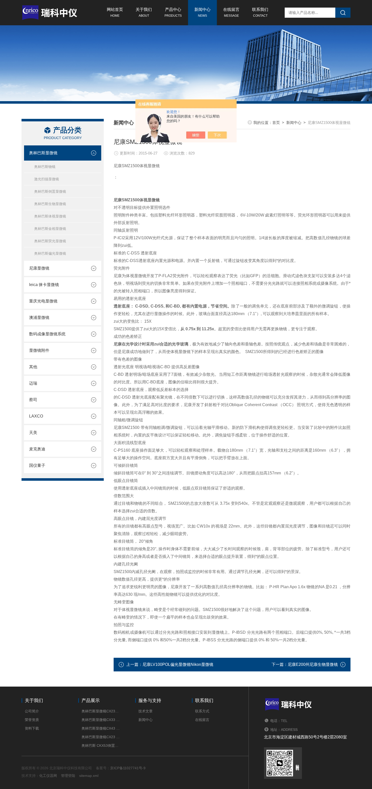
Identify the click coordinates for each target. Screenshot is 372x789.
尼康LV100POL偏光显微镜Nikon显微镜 (177, 664)
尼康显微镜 (39, 268)
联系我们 (260, 12)
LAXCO (36, 416)
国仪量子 (37, 465)
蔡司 (33, 400)
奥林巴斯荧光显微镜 (50, 241)
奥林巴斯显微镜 (43, 153)
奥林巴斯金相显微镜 (50, 229)
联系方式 (202, 711)
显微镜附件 (39, 350)
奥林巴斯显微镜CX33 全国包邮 (100, 720)
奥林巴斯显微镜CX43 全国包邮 (100, 728)
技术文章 (145, 711)
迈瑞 (33, 383)
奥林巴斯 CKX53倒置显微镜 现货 (100, 745)
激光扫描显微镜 (46, 179)
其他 (33, 367)
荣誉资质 (32, 720)
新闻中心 (202, 12)
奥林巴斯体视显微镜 (50, 216)
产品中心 (173, 12)
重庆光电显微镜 (43, 301)
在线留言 (231, 12)
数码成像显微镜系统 (47, 334)
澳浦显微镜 (39, 317)
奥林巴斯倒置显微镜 (50, 191)
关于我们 (144, 12)
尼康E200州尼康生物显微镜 (313, 664)
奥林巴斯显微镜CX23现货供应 (100, 711)
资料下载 (32, 728)
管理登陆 (68, 776)
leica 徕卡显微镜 (44, 284)
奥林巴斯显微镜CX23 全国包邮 (100, 737)
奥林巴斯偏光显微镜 (50, 253)
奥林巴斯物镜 (44, 167)
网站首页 (115, 12)
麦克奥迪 (37, 449)
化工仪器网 (48, 776)
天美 (33, 432)
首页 (276, 122)
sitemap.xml (88, 776)
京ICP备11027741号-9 (128, 768)
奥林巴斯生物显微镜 (50, 204)
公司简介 (32, 711)
